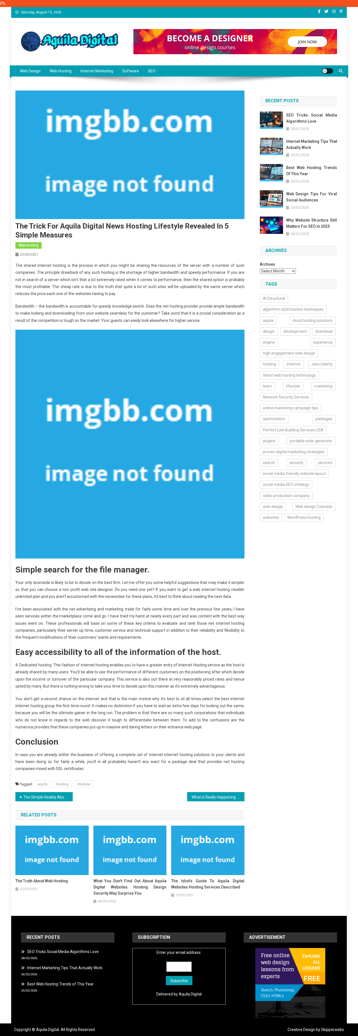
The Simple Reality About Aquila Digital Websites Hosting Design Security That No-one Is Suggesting (48, 797)
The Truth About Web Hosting (41, 881)
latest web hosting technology (289, 375)
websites (271, 517)
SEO (152, 71)
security (296, 462)
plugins (269, 441)
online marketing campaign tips (290, 408)
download (324, 331)
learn (267, 386)
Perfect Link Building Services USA (293, 430)
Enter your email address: (179, 952)
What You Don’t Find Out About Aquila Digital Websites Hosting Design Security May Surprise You (130, 887)
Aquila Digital (190, 994)
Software (130, 71)
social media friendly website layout (294, 473)
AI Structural (274, 298)
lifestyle (83, 784)
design (269, 331)
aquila (42, 784)
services (325, 462)
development (295, 331)
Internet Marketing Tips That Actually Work (311, 144)
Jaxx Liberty (322, 364)
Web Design (30, 71)
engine (269, 342)
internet (294, 364)
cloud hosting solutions (312, 320)
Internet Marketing (97, 71)
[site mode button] (327, 71)
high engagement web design (289, 353)
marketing (323, 386)
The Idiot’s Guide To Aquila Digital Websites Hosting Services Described (207, 884)
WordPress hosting (304, 517)
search (269, 462)
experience (323, 342)
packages (324, 419)
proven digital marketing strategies (293, 452)
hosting (62, 784)
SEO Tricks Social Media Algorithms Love (311, 118)
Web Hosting (61, 71)
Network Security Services (286, 397)
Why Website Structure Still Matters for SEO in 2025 (311, 223)
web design (273, 506)
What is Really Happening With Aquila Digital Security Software (218, 797)
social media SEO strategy (286, 484)
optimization (274, 419)
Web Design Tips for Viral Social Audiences (311, 197)
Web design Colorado (314, 506)
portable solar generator (311, 441)
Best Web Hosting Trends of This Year (311, 170)
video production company (286, 495)
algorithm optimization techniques (293, 309)
